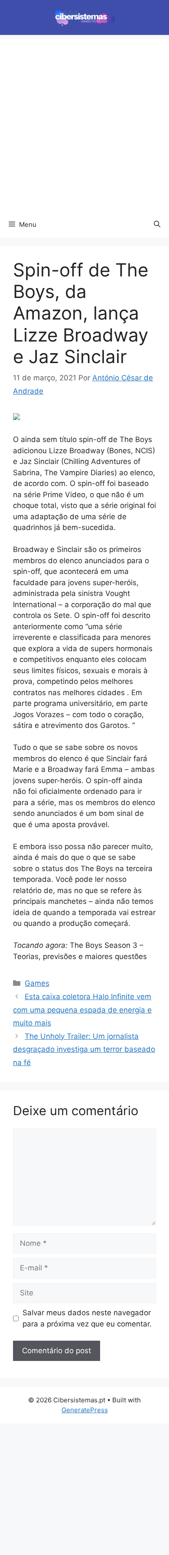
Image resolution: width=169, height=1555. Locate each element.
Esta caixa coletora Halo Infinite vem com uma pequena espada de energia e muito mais (82, 1009)
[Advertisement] (84, 123)
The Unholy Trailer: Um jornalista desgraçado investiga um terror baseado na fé (84, 1049)
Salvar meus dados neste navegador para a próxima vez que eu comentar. (87, 1318)
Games (37, 983)
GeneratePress (85, 1410)
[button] (157, 225)
